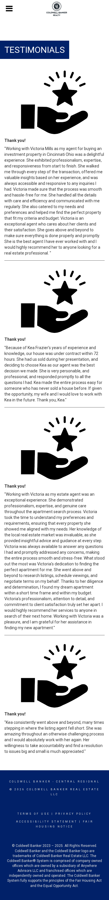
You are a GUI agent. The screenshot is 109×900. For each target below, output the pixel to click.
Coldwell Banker (30, 781)
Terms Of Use (33, 813)
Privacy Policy (73, 813)
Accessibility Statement (46, 821)
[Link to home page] (54, 9)
